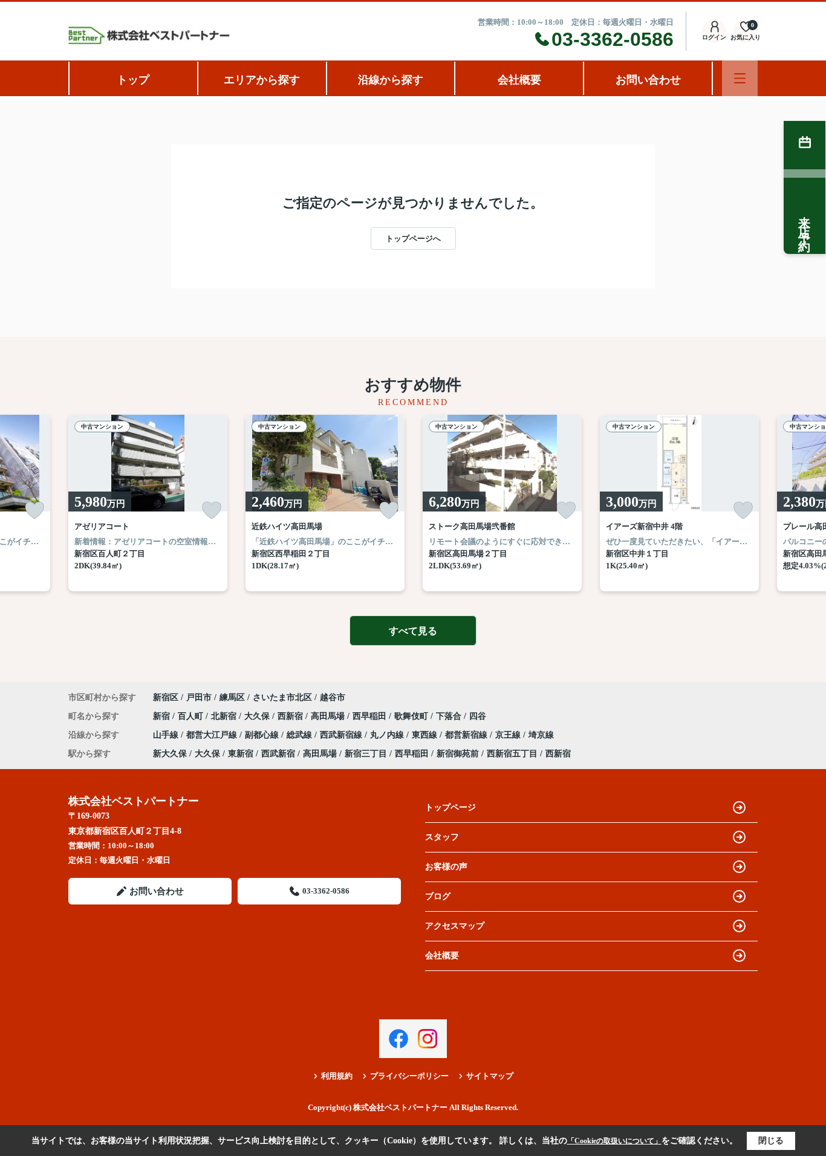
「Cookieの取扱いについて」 (614, 1141)
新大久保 (170, 753)
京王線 (509, 734)
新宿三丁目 (366, 753)
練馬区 (232, 697)
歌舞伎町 (412, 716)
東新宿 (240, 753)
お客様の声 (446, 866)
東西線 (426, 734)
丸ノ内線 (388, 734)
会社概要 (519, 80)
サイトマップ (489, 1075)
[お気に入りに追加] (34, 510)
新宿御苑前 (458, 753)
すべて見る (413, 631)
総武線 (300, 734)
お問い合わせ (648, 80)
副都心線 (263, 734)
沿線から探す (390, 80)
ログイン (714, 37)
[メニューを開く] (740, 78)
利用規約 (337, 1075)
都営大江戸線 (212, 734)
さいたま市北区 (282, 697)
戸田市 (199, 697)
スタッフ (442, 837)
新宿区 (165, 697)
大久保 (258, 716)
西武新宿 (278, 753)
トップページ (450, 807)
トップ (133, 80)
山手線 (167, 734)
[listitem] (147, 503)
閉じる (771, 1140)
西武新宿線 (342, 734)
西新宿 (291, 716)
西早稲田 (371, 716)
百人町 (192, 716)
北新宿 (225, 716)
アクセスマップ (454, 925)
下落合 (450, 716)
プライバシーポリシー (409, 1075)
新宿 (162, 716)
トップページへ (413, 238)
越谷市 (332, 697)
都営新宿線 (467, 734)
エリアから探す (262, 80)
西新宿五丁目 (512, 753)
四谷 (477, 716)
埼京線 (541, 734)
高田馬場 (329, 716)
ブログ (437, 896)
